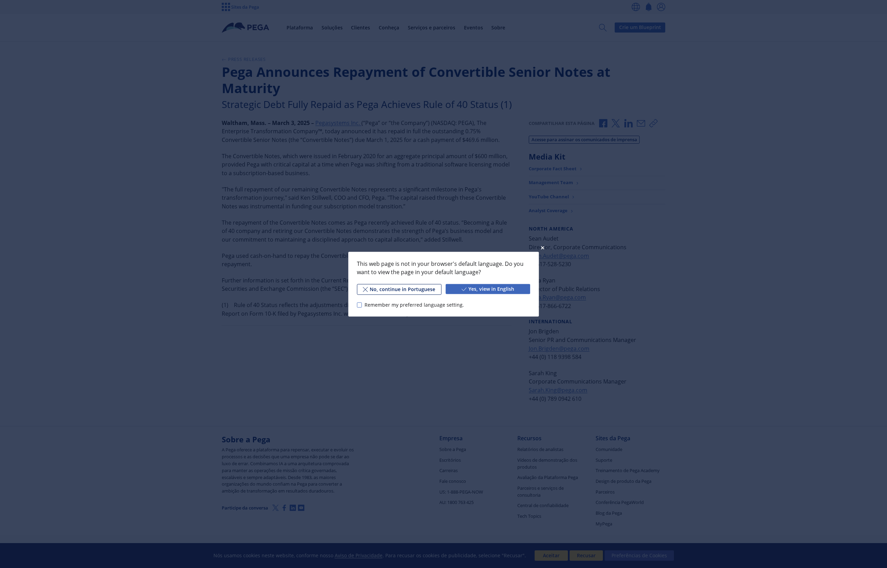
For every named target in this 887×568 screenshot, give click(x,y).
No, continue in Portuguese (402, 289)
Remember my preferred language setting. (414, 304)
